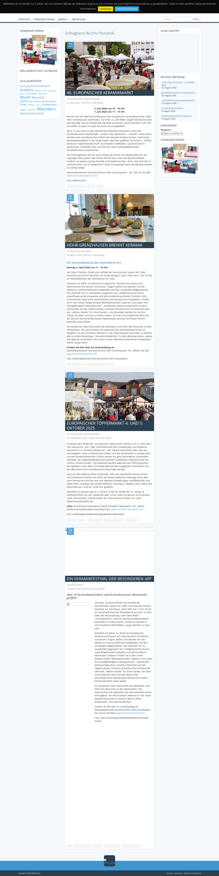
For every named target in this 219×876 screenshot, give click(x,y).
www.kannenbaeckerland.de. (82, 175)
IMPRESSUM (79, 19)
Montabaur (31, 93)
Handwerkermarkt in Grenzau (176, 115)
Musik (25, 97)
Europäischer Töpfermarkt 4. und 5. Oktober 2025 (105, 425)
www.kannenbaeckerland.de (82, 353)
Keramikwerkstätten (131, 845)
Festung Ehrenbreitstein (35, 86)
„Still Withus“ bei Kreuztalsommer (178, 100)
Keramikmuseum (112, 845)
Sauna (38, 105)
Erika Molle (97, 102)
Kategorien (166, 130)
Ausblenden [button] (105, 8)
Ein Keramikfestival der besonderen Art (109, 578)
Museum (43, 93)
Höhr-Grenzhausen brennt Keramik (105, 245)
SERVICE (62, 19)
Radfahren (26, 101)
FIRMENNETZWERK (44, 19)
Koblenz (27, 90)
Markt (100, 186)
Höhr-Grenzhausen (76, 186)
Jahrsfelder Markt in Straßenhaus (178, 92)
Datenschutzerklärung (192, 873)
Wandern (46, 109)
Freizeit (71, 251)
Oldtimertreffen (95, 520)
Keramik (91, 186)
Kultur (38, 90)
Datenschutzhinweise (127, 8)
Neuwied (37, 97)
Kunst (44, 91)
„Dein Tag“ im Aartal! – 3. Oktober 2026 (178, 83)
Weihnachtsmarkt (32, 113)
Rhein (23, 104)
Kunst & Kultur (75, 98)
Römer (31, 104)
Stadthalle (31, 110)
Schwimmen (49, 104)
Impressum (178, 873)
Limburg (52, 90)
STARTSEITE (24, 19)
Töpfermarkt (131, 520)
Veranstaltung (91, 98)
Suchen (196, 19)
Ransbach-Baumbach (113, 520)
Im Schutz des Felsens (171, 108)
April (70, 845)
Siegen (23, 109)
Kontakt (170, 873)
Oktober (81, 520)
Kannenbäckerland (96, 364)
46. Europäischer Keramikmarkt (100, 92)
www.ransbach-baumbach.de (127, 509)
